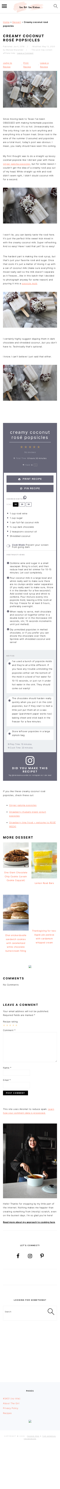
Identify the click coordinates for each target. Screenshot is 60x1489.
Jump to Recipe (7, 65)
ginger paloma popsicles (16, 164)
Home (6, 22)
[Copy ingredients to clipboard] (25, 497)
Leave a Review (44, 65)
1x (15, 504)
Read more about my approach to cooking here (29, 1222)
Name (7, 1067)
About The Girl (11, 1403)
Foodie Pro (33, 1436)
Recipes (7, 1413)
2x (22, 504)
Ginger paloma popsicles (23, 805)
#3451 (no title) (11, 1398)
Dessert (16, 22)
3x (29, 504)
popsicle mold (29, 283)
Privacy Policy (10, 1408)
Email (7, 1080)
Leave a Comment (25, 53)
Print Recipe (27, 65)
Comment (9, 1030)
